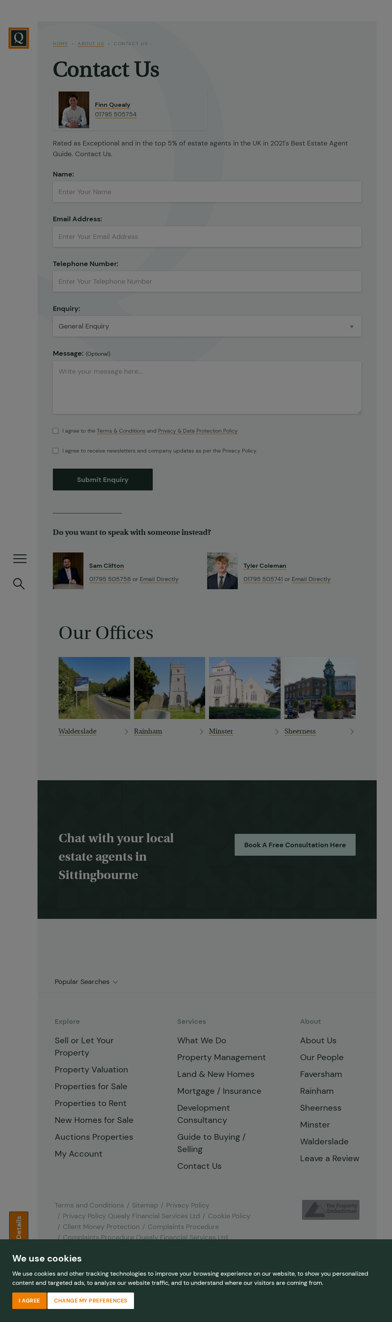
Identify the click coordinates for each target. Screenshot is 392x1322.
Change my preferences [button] (90, 1300)
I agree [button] (29, 1300)
